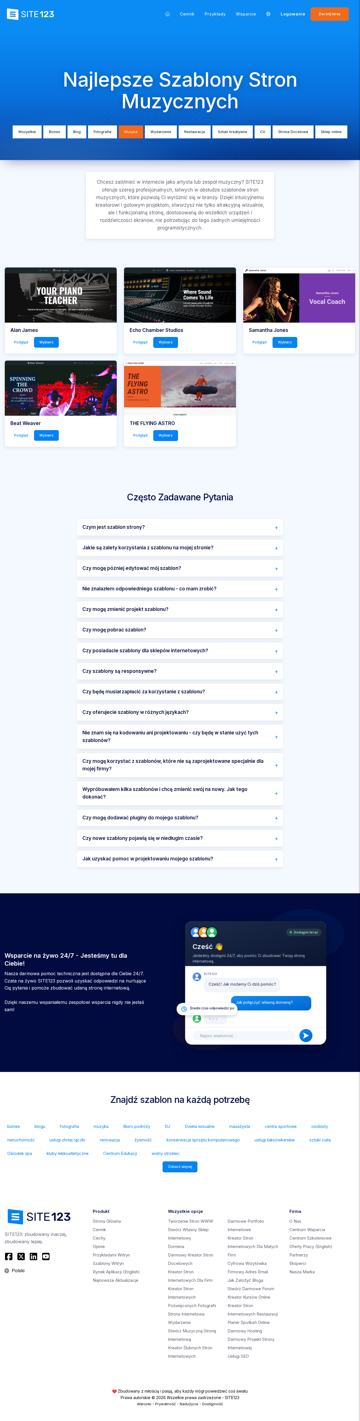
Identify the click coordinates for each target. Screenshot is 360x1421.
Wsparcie (246, 14)
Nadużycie (189, 1404)
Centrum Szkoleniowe (310, 1238)
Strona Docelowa (293, 132)
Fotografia (102, 132)
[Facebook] (9, 1256)
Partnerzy (298, 1255)
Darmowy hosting (245, 1331)
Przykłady (215, 14)
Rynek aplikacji (116, 1271)
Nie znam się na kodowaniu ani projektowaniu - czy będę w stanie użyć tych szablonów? (170, 736)
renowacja (110, 1140)
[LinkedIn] (33, 1256)
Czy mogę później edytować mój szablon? (131, 568)
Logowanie (293, 14)
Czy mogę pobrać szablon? (114, 630)
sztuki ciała (320, 1140)
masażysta (239, 1126)
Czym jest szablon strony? (113, 527)
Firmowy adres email (248, 1271)
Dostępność (212, 1404)
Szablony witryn (108, 1263)
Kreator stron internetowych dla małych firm (253, 1246)
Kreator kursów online (249, 1297)
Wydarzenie (160, 132)
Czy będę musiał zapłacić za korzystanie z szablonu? (143, 691)
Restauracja (194, 132)
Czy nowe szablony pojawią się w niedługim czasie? (142, 838)
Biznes (54, 132)
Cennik (187, 14)
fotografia (69, 1126)
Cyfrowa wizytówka (247, 1263)
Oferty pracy (310, 1246)
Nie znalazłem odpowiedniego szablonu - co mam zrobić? (149, 589)
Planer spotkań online (249, 1322)
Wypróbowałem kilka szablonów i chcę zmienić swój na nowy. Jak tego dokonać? (165, 793)
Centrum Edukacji (120, 1153)
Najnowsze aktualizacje (115, 1280)
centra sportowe (281, 1126)
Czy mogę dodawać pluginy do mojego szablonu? (140, 817)
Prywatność (165, 1404)
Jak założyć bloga (245, 1280)
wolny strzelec (166, 1153)
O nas (295, 1221)
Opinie (99, 1246)
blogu (40, 1126)
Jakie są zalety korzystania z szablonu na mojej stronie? (147, 547)
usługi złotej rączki (67, 1140)
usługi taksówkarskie (275, 1140)
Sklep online (331, 132)
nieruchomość (21, 1140)
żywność (143, 1140)
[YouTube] (45, 1256)
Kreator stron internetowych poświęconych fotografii (192, 1297)
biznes (13, 1126)
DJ (167, 1126)
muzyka (101, 1126)
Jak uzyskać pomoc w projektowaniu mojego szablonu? (147, 859)
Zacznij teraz (330, 14)
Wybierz (46, 342)
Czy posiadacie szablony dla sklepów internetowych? (145, 650)
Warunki (144, 1404)
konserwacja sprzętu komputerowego (203, 1140)
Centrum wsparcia (307, 1229)
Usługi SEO (238, 1356)
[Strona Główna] (167, 14)
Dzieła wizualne (200, 1126)
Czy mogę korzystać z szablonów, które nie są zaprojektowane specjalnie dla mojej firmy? (173, 765)
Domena (176, 1246)
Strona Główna (107, 1221)
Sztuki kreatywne (232, 132)
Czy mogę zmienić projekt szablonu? (125, 609)
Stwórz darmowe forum (251, 1288)
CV (262, 132)
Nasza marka (302, 1271)
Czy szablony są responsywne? (119, 671)
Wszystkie (27, 132)
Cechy (99, 1238)
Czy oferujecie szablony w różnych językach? (135, 712)
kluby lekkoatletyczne (68, 1153)
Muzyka (131, 132)
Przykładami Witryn (111, 1255)
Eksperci (297, 1263)
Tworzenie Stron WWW (190, 1221)
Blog (77, 132)
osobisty (319, 1126)
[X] (21, 1256)
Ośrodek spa (19, 1153)
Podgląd (21, 342)
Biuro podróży (136, 1126)
